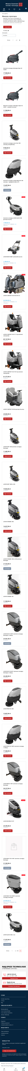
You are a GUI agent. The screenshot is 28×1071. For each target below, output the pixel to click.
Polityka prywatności (5, 1023)
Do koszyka (8, 77)
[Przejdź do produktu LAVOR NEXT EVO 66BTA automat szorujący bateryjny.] (14, 884)
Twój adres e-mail (5, 1047)
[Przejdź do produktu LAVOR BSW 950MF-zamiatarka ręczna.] (14, 245)
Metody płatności (4, 1009)
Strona (8, 40)
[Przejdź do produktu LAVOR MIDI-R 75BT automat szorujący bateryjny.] (13, 772)
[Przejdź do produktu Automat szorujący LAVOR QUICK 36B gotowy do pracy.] (14, 206)
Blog (2, 1002)
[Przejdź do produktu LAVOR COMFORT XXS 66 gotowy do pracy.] (14, 397)
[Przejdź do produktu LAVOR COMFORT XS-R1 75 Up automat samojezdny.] (14, 322)
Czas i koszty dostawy (5, 1011)
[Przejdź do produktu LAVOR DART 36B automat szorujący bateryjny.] (14, 435)
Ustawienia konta (4, 1033)
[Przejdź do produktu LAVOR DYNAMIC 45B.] (14, 509)
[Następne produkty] (17, 950)
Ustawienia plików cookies (6, 1025)
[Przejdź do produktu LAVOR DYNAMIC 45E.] (14, 584)
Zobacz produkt (7, 456)
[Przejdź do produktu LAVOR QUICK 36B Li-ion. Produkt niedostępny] (14, 923)
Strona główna (5, 13)
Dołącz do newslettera (9, 1050)
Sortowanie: (4, 33)
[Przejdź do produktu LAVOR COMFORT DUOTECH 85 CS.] (14, 283)
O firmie (2, 1000)
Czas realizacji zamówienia (6, 1012)
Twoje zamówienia (5, 1031)
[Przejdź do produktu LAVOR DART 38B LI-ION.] (14, 472)
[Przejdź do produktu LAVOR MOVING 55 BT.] (14, 809)
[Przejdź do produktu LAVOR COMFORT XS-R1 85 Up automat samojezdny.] (14, 360)
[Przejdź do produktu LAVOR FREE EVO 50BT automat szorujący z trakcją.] (14, 734)
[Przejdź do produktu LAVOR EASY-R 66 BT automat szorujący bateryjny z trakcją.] (13, 659)
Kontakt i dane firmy (5, 999)
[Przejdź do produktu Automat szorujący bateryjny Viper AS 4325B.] (14, 56)
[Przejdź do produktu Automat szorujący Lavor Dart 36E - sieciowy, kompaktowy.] (14, 131)
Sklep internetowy (7, 1065)
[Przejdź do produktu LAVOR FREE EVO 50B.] (14, 697)
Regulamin (3, 1021)
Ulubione (3, 1035)
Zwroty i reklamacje (5, 1014)
